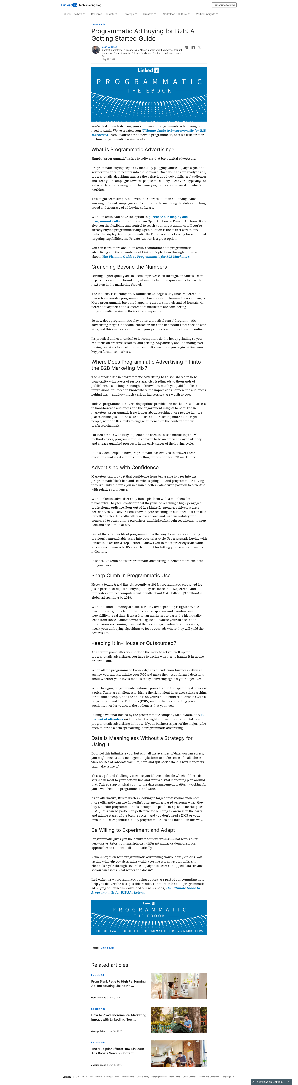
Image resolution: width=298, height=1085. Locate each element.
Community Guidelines (209, 1077)
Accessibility (96, 1077)
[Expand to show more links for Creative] (155, 14)
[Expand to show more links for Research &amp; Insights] (116, 14)
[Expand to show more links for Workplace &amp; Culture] (188, 14)
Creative (148, 14)
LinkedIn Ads (98, 24)
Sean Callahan (109, 46)
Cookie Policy (143, 1077)
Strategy (129, 14)
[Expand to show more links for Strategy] (136, 14)
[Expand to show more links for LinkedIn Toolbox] (83, 14)
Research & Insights (103, 14)
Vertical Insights (205, 14)
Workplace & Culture (175, 14)
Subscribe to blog (224, 5)
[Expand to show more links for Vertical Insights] (217, 14)
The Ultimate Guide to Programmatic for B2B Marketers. (146, 256)
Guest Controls (189, 1077)
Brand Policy (174, 1077)
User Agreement (111, 1077)
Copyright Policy (159, 1077)
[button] (186, 47)
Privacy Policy (128, 1077)
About (84, 1077)
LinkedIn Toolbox (71, 14)
